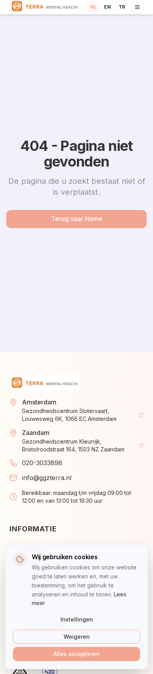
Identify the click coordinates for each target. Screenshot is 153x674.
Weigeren (77, 636)
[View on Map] (141, 415)
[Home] (44, 7)
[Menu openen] (137, 7)
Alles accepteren (76, 653)
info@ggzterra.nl (46, 478)
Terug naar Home (76, 219)
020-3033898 (42, 463)
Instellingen (76, 619)
